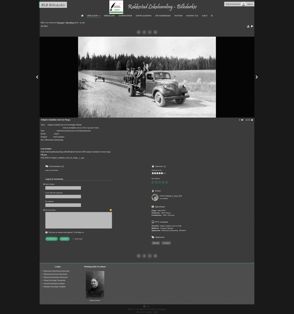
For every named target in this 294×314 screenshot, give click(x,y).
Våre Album (92, 16)
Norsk (146, 306)
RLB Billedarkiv (53, 4)
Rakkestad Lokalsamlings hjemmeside (56, 271)
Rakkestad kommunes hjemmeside (55, 274)
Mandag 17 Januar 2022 (174, 196)
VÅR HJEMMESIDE (163, 16)
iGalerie (149, 312)
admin (155, 312)
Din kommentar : (50, 210)
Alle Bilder (44, 26)
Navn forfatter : (50, 184)
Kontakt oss (192, 16)
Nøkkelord (109, 16)
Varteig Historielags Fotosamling (54, 280)
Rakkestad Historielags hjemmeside (56, 277)
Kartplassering (143, 16)
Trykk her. (162, 309)
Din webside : (49, 201)
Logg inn (250, 4)
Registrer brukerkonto (233, 4)
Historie (178, 16)
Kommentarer (125, 16)
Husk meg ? (79, 239)
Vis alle (82, 23)
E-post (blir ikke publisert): (54, 193)
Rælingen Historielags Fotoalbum (55, 286)
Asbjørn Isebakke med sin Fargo (55, 120)
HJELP (204, 16)
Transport (60, 23)
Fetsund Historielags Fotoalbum (54, 283)
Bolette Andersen (95, 300)
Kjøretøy (156, 243)
